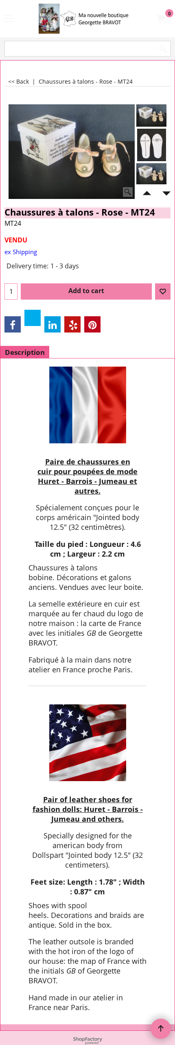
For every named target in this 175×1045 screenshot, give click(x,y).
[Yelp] (72, 324)
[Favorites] (163, 291)
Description (25, 352)
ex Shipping (20, 252)
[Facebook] (12, 324)
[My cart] (161, 19)
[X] (32, 318)
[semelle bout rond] (151, 145)
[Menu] (8, 19)
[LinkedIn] (52, 324)
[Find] (163, 49)
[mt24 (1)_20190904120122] (151, 174)
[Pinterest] (92, 324)
